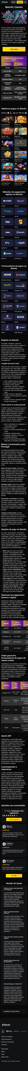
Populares (4, 112)
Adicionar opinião (14, 819)
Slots (23, 112)
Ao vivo (11, 113)
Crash (16, 112)
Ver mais (14, 875)
